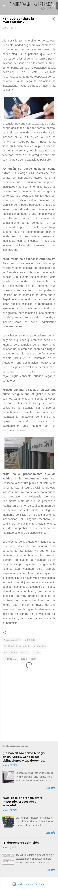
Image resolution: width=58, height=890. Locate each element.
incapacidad (40, 646)
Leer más (51, 788)
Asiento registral (12, 640)
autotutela (30, 640)
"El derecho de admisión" (21, 842)
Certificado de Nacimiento (17, 646)
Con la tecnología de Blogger (31, 884)
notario (36, 652)
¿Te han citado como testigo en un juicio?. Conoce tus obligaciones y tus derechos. (23, 756)
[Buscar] (54, 6)
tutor (33, 658)
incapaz (25, 652)
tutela (24, 658)
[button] (54, 19)
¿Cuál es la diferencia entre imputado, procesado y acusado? (22, 801)
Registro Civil (10, 658)
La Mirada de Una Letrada (29, 7)
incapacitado (10, 652)
